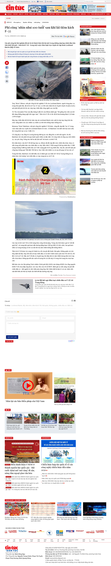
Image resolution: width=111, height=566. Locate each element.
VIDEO (108, 14)
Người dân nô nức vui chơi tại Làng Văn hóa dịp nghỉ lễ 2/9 (65, 427)
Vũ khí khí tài (45, 22)
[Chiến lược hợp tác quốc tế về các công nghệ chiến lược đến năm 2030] (58, 451)
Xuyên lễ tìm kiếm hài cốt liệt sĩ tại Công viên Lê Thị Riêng (31, 427)
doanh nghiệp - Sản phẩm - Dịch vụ (15, 500)
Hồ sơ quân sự (17, 22)
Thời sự (9, 14)
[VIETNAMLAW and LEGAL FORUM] (24, 532)
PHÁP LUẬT (32, 14)
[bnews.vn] (52, 533)
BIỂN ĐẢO (83, 14)
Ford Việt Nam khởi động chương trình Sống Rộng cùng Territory (93, 518)
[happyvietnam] (32, 531)
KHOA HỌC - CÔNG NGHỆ (73, 14)
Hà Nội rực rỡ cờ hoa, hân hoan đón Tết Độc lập (49, 426)
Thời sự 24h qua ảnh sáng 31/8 (63, 404)
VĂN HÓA (39, 14)
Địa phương (95, 540)
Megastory (7, 464)
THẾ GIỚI (15, 14)
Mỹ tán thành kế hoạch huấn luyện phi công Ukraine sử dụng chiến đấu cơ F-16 (30, 56)
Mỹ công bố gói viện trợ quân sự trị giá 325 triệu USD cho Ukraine (27, 52)
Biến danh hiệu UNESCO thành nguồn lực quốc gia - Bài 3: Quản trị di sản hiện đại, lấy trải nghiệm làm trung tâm (22, 479)
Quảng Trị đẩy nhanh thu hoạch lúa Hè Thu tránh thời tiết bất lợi (64, 387)
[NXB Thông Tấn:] (42, 533)
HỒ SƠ (57, 14)
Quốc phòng (37, 22)
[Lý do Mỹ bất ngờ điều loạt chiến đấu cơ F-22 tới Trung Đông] (22, 286)
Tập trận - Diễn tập (27, 22)
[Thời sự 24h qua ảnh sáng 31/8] (64, 396)
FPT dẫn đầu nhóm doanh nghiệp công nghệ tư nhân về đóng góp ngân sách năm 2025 (42, 519)
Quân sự (9, 22)
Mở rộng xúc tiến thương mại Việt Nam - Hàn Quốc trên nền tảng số (67, 518)
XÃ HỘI (26, 14)
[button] (73, 418)
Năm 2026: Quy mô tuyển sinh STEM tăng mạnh (56, 478)
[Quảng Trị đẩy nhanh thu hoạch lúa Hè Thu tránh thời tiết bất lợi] (64, 378)
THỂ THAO (52, 14)
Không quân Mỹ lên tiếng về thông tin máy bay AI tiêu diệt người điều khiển (29, 54)
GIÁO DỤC (45, 14)
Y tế (88, 14)
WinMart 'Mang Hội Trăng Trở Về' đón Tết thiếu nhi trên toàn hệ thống (16, 518)
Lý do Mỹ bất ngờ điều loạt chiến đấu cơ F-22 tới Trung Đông (54, 281)
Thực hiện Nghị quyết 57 (98, 14)
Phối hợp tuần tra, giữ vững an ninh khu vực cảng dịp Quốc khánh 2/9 (14, 427)
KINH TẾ (21, 14)
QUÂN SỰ (63, 14)
